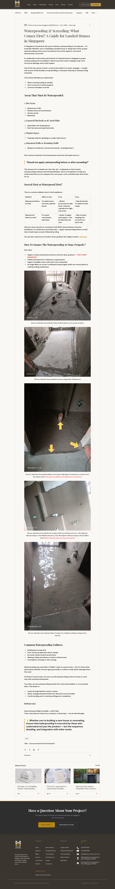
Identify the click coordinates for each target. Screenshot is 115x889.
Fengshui (79, 13)
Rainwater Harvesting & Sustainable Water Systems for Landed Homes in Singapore (86, 787)
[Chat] (78, 851)
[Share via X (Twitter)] (29, 750)
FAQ (87, 13)
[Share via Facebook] (25, 750)
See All (97, 765)
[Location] (78, 858)
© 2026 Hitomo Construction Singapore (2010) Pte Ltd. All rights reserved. (32, 883)
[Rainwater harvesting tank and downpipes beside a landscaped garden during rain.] (87, 776)
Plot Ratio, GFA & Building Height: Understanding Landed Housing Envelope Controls (27, 787)
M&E (25, 13)
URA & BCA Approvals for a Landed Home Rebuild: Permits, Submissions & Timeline (56, 787)
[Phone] (78, 848)
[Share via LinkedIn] (34, 750)
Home (37, 847)
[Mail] (78, 854)
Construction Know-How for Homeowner (60, 13)
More (93, 13)
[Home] (78, 863)
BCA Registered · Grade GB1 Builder (90, 883)
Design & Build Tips (37, 13)
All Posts (18, 13)
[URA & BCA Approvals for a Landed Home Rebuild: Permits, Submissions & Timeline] (58, 776)
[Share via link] (38, 750)
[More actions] (90, 25)
